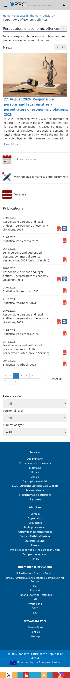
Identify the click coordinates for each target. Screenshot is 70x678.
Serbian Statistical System (35, 536)
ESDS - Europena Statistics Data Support (35, 485)
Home (6, 15)
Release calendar (35, 490)
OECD (35, 608)
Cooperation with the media (35, 463)
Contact (35, 513)
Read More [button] (11, 144)
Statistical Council (35, 540)
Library (35, 472)
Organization (35, 518)
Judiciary (48, 15)
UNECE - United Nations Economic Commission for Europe (35, 579)
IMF (35, 599)
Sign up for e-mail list (35, 481)
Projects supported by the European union (35, 549)
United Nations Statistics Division (35, 573)
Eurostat (35, 590)
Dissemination (35, 458)
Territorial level (13, 410)
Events (35, 545)
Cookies (35, 632)
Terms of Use (35, 627)
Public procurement (35, 527)
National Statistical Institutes (35, 595)
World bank (35, 604)
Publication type (13, 425)
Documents (35, 522)
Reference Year (13, 396)
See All (60, 47)
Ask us (35, 476)
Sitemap (35, 636)
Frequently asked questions (35, 494)
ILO (35, 613)
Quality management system (35, 531)
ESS (35, 586)
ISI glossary (35, 499)
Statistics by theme (26, 15)
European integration (35, 554)
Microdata (35, 467)
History (35, 558)
